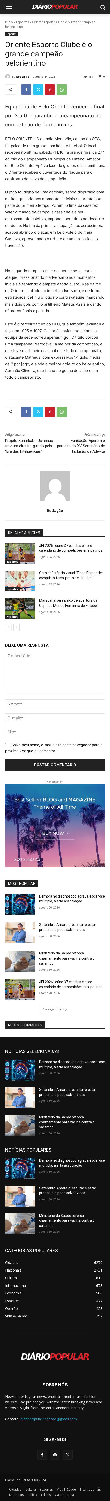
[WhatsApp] (62, 89)
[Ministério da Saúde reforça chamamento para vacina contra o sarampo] (20, 961)
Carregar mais (53, 1009)
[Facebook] (26, 89)
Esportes (22, 22)
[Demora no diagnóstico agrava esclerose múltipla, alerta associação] (20, 904)
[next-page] (16, 627)
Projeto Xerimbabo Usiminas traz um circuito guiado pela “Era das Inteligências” (29, 446)
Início (9, 22)
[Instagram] (55, 1455)
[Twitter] (38, 89)
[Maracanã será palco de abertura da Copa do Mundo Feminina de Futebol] (20, 608)
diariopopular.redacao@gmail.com (48, 1419)
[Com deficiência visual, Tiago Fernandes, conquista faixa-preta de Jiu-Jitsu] (20, 581)
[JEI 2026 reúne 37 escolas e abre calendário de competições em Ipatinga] (20, 553)
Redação (22, 76)
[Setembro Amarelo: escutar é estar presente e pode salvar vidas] (20, 932)
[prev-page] (8, 627)
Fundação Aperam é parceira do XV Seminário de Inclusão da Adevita (81, 446)
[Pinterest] (50, 89)
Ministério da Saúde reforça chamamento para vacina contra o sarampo (67, 958)
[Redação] (8, 76)
